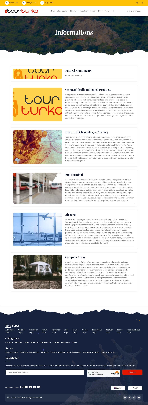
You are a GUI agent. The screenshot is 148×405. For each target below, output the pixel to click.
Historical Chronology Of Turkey (86, 132)
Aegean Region (11, 352)
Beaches (18, 342)
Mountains (65, 342)
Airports (70, 214)
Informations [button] (62, 11)
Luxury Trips (75, 331)
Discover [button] (73, 11)
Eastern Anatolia (108, 352)
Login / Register (134, 11)
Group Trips (85, 331)
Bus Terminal (74, 175)
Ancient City (45, 342)
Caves (74, 342)
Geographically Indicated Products (88, 89)
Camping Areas (75, 257)
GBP (136, 388)
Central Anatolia (58, 352)
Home (53, 11)
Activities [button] (83, 11)
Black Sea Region (74, 352)
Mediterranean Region (29, 352)
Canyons (9, 342)
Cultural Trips (21, 331)
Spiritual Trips (109, 331)
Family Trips (44, 331)
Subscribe (132, 372)
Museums (35, 342)
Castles (56, 342)
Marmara (45, 352)
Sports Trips (119, 331)
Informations (77, 39)
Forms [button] (107, 11)
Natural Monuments (78, 70)
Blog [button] (100, 11)
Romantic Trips (56, 331)
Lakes (26, 342)
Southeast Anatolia (91, 352)
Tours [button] (92, 11)
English (119, 388)
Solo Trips (66, 331)
